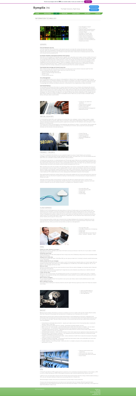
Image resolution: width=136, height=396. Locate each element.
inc (48, 7)
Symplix (39, 7)
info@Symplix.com (96, 394)
